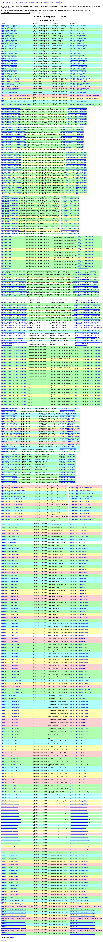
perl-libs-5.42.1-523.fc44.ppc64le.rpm (79, 590)
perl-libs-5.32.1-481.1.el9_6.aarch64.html (11, 840)
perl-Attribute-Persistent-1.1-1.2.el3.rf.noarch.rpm (72, 141)
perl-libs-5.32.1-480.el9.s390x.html (9, 879)
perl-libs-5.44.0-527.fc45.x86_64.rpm (79, 536)
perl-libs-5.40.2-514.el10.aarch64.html (10, 623)
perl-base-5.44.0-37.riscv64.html (8, 410)
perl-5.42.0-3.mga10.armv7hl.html (9, 33)
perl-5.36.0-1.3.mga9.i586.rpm (77, 55)
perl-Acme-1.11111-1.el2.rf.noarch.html (10, 124)
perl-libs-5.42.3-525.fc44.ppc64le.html (10, 554)
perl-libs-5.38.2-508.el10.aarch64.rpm (79, 795)
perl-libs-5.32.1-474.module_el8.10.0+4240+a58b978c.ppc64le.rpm (82, 903)
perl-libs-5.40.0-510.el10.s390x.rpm (78, 779)
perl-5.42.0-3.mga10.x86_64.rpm (78, 36)
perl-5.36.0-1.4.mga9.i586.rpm (77, 48)
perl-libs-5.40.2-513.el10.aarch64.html (10, 653)
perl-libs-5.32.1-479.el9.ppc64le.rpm (79, 891)
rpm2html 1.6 (10, 937)
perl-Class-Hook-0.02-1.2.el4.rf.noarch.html (11, 174)
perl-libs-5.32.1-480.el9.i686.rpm (78, 873)
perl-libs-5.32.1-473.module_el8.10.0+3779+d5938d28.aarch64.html (13, 924)
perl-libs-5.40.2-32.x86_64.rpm (77, 698)
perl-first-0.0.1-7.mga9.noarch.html (9, 467)
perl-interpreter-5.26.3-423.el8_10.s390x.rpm (79, 504)
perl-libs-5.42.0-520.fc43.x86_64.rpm (79, 620)
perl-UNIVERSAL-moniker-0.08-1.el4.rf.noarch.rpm (87, 312)
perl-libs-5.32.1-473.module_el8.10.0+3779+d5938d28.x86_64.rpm (82, 933)
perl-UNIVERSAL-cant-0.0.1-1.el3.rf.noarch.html (8, 261)
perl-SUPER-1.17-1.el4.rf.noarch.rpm (70, 205)
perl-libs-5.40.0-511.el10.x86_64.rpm (79, 758)
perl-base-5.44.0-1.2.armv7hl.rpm (68, 416)
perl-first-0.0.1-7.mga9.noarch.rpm (67, 467)
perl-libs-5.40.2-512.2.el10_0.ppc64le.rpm (80, 683)
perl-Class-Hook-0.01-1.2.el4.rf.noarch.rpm (76, 185)
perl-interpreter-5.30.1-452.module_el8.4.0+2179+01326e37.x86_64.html (13, 495)
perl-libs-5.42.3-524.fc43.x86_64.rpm (79, 575)
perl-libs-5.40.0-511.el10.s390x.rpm (78, 752)
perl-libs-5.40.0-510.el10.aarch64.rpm (79, 767)
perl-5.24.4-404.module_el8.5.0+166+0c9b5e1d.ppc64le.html (15, 98)
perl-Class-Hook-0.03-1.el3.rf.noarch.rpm (76, 165)
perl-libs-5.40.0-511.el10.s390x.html (9, 752)
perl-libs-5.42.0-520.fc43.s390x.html (9, 617)
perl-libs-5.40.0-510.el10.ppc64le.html (10, 773)
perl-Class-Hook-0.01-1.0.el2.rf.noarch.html (11, 192)
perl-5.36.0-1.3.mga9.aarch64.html (9, 51)
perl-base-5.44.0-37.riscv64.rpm (67, 410)
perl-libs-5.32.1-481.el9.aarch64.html (9, 855)
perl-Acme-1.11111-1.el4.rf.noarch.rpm (77, 116)
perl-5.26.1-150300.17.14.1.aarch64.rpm (80, 78)
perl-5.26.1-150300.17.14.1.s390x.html (10, 81)
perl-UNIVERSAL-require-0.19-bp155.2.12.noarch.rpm (83, 344)
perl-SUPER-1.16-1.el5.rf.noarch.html (10, 226)
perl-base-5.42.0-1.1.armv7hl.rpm (68, 448)
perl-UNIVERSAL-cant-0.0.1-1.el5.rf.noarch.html (8, 243)
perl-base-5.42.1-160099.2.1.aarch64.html (11, 426)
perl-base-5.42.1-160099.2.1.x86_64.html (11, 431)
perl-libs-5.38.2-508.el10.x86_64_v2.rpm (80, 819)
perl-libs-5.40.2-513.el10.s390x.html (9, 665)
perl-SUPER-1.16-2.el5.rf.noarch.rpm (70, 213)
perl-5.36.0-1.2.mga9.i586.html (8, 61)
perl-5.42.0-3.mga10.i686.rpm (77, 35)
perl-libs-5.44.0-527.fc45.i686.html (9, 527)
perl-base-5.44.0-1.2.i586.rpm (67, 418)
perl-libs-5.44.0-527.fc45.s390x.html (9, 533)
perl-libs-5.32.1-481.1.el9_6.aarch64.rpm (80, 840)
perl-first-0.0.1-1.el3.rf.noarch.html (9, 481)
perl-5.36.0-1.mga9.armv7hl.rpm (78, 73)
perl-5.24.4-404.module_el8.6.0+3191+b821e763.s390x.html (15, 95)
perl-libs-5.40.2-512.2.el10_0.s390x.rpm (80, 686)
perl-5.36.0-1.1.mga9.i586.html (8, 68)
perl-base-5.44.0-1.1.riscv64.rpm (68, 424)
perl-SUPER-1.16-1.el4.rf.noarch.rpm (70, 231)
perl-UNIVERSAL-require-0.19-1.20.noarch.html (13, 335)
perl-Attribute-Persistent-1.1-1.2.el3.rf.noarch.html (13, 141)
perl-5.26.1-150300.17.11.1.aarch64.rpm (80, 84)
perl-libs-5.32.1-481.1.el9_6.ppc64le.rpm (80, 846)
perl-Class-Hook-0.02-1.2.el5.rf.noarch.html (11, 169)
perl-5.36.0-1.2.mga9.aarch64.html (9, 58)
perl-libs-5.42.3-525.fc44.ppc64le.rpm (79, 554)
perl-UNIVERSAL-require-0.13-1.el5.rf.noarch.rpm (87, 353)
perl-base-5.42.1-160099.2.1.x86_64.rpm (70, 431)
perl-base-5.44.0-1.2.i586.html (8, 418)
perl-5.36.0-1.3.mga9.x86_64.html (9, 56)
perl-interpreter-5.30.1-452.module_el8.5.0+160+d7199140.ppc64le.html (13, 489)
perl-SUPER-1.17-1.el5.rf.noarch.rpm (70, 200)
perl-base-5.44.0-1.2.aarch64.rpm (68, 413)
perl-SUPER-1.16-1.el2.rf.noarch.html (10, 233)
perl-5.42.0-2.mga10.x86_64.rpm (78, 43)
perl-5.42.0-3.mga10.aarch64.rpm (78, 31)
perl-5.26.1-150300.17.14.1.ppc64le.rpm (80, 79)
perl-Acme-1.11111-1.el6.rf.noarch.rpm (77, 108)
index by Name (50, 2)
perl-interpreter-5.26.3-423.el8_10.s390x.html (12, 504)
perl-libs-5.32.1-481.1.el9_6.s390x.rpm (79, 849)
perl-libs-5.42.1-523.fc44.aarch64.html (10, 578)
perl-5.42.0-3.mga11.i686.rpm (77, 28)
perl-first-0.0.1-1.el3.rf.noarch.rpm (67, 481)
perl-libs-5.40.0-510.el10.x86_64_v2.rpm (80, 792)
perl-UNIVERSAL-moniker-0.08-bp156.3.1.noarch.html (14, 325)
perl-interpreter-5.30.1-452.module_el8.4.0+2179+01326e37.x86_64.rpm (81, 495)
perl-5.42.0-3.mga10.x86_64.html (9, 36)
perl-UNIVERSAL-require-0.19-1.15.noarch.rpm (87, 337)
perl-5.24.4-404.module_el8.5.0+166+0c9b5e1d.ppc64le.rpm (84, 98)
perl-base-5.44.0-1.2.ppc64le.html (9, 420)
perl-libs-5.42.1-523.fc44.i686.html (9, 584)
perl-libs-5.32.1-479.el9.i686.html (9, 888)
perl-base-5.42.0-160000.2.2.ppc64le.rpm (70, 441)
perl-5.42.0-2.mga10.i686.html (8, 41)
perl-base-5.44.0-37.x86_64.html (8, 411)
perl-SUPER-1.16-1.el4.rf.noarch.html (10, 231)
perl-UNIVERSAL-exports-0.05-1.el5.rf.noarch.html (13, 274)
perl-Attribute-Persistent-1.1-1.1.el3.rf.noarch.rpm (72, 144)
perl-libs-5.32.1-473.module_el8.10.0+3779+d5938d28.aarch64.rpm (82, 924)
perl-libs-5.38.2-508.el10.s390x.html (9, 807)
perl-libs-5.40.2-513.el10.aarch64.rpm (79, 653)
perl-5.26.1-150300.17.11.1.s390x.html (10, 88)
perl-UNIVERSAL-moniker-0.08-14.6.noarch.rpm (86, 299)
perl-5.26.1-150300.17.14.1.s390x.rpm (79, 81)
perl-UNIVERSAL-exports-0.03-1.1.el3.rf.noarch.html (14, 292)
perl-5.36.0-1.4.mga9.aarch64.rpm (78, 45)
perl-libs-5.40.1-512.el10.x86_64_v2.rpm (80, 737)
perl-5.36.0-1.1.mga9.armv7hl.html (9, 66)
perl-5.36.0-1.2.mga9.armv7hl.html (9, 60)
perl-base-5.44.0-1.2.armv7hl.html (9, 416)
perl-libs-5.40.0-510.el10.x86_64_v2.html (11, 792)
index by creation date (40, 2)
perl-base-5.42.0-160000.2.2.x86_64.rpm (70, 444)
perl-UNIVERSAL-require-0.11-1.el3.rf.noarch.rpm (87, 398)
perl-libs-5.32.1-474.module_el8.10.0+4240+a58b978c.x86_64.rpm (82, 909)
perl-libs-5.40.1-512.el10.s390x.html (9, 719)
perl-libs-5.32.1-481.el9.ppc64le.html (9, 861)
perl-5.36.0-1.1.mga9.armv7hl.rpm (78, 66)
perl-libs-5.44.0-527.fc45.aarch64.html (10, 524)
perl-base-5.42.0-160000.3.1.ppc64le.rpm (70, 434)
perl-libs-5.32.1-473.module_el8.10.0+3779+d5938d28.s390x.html (17, 930)
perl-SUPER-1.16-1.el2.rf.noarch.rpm (70, 233)
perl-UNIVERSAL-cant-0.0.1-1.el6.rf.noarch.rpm (85, 237)
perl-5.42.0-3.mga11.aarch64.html (9, 25)
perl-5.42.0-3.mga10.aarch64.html (9, 31)
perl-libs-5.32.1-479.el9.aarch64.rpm (79, 885)
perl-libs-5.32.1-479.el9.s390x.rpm (78, 894)
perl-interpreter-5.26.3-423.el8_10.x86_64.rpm (80, 507)
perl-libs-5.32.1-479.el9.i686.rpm (78, 888)
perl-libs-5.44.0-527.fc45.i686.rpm (78, 527)
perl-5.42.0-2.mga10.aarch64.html (9, 38)
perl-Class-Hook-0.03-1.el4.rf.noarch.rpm (76, 160)
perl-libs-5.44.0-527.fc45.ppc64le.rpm (79, 530)
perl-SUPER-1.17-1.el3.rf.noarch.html (10, 210)
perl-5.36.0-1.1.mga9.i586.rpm (77, 68)
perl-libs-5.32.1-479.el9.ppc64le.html (9, 891)
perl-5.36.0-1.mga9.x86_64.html (8, 76)
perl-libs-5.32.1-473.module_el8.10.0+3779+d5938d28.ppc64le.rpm (82, 927)
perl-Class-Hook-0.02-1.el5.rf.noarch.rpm (76, 183)
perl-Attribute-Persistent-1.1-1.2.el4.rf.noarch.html (13, 136)
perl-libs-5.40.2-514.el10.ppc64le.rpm (79, 629)
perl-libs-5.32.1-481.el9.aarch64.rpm (79, 855)
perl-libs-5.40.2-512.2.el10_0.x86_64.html (11, 689)
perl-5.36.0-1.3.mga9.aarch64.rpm (78, 51)
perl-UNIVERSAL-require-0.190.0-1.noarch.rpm (87, 330)
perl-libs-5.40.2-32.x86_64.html (8, 698)
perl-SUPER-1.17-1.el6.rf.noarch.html (10, 197)
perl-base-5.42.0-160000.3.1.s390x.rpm (69, 436)
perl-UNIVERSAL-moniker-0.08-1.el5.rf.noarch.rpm (87, 307)
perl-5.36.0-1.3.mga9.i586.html (8, 55)
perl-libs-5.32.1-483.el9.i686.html (9, 828)
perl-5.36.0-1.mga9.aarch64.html (8, 71)
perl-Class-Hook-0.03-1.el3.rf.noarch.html (11, 165)
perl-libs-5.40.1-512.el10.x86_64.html (10, 728)
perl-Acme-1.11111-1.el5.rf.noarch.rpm (77, 111)
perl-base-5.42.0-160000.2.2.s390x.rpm (69, 443)
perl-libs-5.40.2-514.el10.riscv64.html (10, 635)
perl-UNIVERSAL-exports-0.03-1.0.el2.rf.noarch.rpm (86, 296)
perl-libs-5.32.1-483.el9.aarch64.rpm (79, 825)
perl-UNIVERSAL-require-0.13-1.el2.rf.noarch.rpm (87, 377)
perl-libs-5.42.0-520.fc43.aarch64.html (10, 608)
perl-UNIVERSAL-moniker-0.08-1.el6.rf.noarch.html (14, 304)
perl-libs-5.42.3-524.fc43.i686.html (9, 566)
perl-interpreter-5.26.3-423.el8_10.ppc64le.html (12, 501)
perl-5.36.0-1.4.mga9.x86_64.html (9, 50)
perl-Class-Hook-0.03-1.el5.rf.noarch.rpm (76, 155)
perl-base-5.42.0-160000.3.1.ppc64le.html (11, 434)
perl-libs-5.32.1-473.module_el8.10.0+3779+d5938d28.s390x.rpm (86, 930)
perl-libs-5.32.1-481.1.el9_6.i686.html (10, 843)
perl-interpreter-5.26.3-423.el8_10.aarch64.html (12, 498)
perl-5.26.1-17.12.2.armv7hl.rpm (78, 92)
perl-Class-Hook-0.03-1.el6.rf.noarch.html (11, 152)
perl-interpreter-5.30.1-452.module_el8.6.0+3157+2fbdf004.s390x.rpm (80, 486)
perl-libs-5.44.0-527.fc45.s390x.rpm (78, 533)
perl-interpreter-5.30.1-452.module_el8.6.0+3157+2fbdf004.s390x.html (12, 486)
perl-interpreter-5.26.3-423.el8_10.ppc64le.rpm (80, 501)
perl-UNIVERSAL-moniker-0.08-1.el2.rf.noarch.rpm (87, 320)
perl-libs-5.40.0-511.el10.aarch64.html (10, 740)
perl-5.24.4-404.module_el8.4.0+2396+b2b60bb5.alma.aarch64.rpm (83, 101)
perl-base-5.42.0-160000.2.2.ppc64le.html (11, 441)
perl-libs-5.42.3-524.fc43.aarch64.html (10, 563)
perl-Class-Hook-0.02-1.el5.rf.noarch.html (11, 183)
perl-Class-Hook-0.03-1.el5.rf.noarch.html (11, 155)
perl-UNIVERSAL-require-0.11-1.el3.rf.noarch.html (13, 398)
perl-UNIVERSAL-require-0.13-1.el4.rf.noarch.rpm (87, 362)
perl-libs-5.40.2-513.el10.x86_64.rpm (79, 671)
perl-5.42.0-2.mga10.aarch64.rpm (78, 38)
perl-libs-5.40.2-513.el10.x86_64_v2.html (11, 677)
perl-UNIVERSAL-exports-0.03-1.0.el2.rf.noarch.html (14, 296)
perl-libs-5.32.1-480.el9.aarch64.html (9, 870)
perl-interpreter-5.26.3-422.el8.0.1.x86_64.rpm (80, 519)
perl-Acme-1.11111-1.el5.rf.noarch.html (10, 111)
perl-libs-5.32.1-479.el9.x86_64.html (9, 897)
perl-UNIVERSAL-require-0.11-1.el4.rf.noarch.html (13, 389)
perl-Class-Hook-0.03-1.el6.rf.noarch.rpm (76, 152)
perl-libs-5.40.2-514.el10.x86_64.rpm (79, 644)
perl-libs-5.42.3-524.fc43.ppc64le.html (10, 569)
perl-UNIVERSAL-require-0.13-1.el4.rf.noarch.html (13, 362)
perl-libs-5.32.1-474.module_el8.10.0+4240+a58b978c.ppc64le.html (13, 903)
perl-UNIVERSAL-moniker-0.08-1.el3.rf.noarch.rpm (87, 317)
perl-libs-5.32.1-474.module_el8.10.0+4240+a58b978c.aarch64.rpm (82, 900)
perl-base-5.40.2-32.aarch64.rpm (68, 449)
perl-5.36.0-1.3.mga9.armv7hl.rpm (78, 53)
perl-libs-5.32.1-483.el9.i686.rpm (78, 828)
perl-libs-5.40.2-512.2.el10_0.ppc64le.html (11, 683)
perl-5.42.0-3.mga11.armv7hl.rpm (78, 27)
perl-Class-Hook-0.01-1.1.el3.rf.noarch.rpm (76, 188)
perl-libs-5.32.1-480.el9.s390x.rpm (78, 879)
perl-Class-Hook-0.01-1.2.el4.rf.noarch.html (11, 185)
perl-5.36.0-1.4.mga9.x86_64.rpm (78, 50)
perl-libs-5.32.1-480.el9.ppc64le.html (9, 876)
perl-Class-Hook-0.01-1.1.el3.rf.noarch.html (11, 188)
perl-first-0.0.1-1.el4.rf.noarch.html (9, 477)
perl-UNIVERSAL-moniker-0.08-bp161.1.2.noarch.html (14, 322)
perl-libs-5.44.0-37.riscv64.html (8, 542)
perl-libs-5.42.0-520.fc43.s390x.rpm (78, 617)
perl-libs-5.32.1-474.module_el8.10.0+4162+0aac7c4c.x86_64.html (13, 921)
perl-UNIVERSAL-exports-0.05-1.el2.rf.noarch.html (13, 287)
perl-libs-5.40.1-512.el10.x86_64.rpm (79, 728)
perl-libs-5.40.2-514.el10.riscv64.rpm (79, 635)
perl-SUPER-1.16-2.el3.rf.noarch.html (10, 223)
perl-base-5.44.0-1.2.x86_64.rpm (68, 423)
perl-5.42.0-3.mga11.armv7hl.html (9, 27)
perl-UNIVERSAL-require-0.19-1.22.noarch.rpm (87, 333)
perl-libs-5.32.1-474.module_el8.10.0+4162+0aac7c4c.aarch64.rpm (82, 912)
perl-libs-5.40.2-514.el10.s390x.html (9, 638)
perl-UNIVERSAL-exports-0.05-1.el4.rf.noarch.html (13, 279)
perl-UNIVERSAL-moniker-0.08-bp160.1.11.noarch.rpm (88, 324)
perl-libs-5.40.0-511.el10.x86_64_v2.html (11, 764)
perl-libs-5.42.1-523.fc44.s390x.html (9, 596)
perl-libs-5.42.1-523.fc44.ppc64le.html (10, 590)
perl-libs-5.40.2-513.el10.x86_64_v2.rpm (80, 677)
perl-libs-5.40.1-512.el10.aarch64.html (10, 701)
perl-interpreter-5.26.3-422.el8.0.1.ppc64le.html (12, 513)
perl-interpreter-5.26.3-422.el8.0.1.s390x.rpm (79, 516)
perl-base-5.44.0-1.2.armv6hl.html (9, 415)
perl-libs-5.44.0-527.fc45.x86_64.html (10, 536)
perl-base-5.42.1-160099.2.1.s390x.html (10, 429)
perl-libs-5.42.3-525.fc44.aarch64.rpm (79, 548)
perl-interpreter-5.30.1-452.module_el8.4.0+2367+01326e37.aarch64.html (13, 492)
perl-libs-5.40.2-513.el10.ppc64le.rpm (79, 659)
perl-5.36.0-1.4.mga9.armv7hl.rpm (78, 46)
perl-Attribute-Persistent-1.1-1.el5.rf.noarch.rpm (71, 149)
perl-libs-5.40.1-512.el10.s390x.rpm (78, 719)
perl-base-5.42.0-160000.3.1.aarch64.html (11, 433)
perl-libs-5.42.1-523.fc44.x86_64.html (10, 602)
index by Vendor (30, 2)
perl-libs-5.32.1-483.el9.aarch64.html (9, 825)
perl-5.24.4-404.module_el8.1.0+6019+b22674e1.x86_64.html (16, 104)
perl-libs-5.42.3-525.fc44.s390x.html (9, 557)
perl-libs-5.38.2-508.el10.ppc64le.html (10, 801)
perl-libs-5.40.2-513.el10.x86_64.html (10, 671)
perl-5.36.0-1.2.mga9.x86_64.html (9, 63)
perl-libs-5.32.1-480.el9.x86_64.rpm (79, 882)
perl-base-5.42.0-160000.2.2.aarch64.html (11, 439)
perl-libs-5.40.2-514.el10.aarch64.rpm (79, 623)
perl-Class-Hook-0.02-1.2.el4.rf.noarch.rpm (76, 174)
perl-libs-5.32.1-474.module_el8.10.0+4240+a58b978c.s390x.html (17, 906)
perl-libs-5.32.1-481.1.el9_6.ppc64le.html (11, 846)
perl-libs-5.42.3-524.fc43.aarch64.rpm (79, 563)
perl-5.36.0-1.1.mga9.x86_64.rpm (78, 70)
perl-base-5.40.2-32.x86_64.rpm (67, 451)
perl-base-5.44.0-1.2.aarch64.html (9, 413)
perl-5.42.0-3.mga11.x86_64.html (9, 30)
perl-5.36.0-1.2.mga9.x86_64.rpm (78, 63)
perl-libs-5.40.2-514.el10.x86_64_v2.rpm (80, 650)
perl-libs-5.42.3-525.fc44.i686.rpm (78, 551)
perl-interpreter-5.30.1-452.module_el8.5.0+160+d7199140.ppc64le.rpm (80, 489)
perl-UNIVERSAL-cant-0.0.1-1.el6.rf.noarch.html (8, 237)
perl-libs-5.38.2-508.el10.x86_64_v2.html (11, 819)
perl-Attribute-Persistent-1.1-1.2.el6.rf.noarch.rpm (72, 127)
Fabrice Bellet (4, 940)
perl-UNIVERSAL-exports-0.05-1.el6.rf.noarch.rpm (85, 271)
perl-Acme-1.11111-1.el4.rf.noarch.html (10, 116)
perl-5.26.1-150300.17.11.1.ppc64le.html (10, 86)
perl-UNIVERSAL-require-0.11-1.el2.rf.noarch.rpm (87, 404)
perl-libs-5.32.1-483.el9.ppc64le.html (9, 831)
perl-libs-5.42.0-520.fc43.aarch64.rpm (79, 608)
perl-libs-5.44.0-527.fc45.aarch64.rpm (79, 524)
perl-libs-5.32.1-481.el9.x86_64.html (9, 867)
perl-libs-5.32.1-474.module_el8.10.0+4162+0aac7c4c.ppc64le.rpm (82, 915)
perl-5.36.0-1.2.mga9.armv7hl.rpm (78, 60)
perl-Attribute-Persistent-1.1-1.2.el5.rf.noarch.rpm (72, 131)
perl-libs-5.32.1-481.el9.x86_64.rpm (79, 867)
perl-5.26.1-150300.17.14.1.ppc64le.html (10, 79)
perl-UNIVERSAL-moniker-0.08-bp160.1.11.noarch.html (15, 324)
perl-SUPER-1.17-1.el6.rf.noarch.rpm (70, 197)
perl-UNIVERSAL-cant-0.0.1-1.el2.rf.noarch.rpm (85, 267)
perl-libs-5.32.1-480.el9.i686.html (9, 873)
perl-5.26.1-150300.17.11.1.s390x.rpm (79, 88)
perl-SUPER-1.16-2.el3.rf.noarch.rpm (70, 223)
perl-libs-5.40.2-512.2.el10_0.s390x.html (10, 686)
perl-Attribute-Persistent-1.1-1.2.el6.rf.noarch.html (13, 127)
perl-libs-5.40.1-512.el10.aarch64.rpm (79, 701)
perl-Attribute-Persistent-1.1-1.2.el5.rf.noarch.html (13, 131)
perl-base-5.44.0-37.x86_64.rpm (67, 411)
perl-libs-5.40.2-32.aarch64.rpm (77, 695)
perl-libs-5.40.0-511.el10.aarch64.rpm (79, 740)
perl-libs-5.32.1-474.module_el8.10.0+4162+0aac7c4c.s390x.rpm (86, 918)
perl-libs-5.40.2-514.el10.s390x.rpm (78, 638)
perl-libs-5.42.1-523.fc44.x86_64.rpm (79, 602)
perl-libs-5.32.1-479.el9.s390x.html (9, 894)
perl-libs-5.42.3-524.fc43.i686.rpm (78, 566)
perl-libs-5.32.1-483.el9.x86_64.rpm (79, 837)
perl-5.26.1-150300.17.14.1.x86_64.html (10, 83)
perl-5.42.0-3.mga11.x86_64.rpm (78, 30)
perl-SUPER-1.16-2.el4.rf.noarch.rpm (70, 218)
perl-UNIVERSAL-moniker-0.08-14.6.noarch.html (13, 299)
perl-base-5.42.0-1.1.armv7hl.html (9, 448)
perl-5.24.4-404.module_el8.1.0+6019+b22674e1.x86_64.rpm (85, 104)
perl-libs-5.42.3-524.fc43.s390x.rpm (78, 572)
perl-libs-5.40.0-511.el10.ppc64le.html (10, 746)
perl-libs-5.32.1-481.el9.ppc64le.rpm (79, 861)
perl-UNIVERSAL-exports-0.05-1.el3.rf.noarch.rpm (85, 284)
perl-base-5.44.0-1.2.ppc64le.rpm (68, 420)
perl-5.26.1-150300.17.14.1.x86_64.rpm (80, 83)
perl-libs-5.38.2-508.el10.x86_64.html (10, 813)
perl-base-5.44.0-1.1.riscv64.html (9, 424)
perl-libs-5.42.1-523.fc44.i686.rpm (78, 584)
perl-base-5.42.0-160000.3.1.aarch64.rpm (70, 433)
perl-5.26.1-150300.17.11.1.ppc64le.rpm (80, 86)
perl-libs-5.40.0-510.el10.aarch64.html (10, 767)
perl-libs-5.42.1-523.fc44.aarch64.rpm (79, 578)
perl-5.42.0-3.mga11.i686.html (8, 28)
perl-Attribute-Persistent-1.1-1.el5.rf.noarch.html (12, 149)
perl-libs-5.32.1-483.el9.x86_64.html (9, 837)
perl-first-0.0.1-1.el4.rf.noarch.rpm (67, 477)
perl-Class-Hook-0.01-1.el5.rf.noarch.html (11, 193)
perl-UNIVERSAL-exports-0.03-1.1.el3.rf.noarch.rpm (86, 292)
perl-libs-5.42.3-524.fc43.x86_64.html (10, 575)
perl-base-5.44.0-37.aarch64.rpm (68, 408)
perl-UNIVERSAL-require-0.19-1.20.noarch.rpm (87, 335)
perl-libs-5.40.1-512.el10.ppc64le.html (10, 710)
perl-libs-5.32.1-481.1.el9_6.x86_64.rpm (80, 852)
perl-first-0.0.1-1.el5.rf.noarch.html (9, 474)
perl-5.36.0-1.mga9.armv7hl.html (9, 73)
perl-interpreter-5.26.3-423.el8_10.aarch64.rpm (80, 498)
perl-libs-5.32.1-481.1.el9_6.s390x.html (10, 849)
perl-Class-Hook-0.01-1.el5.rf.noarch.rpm (76, 193)
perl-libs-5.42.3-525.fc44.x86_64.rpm (79, 560)
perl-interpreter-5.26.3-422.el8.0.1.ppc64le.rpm (80, 513)
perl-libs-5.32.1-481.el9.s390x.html (9, 864)
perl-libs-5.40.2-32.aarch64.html (8, 695)
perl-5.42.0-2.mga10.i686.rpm (77, 41)
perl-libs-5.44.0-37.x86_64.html (8, 545)
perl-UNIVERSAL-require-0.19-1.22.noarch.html (13, 333)
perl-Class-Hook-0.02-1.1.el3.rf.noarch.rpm (76, 178)
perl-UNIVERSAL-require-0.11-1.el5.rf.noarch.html (13, 380)
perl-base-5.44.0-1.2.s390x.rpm (67, 421)
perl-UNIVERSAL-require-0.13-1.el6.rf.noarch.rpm (87, 347)
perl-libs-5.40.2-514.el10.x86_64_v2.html (11, 650)
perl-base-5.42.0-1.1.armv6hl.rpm (68, 446)
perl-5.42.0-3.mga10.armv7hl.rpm (78, 33)
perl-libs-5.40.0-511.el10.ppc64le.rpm (79, 746)
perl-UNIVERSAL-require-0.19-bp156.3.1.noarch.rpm (88, 342)
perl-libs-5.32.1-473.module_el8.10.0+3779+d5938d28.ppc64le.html (13, 927)
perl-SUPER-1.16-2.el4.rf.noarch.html (10, 218)
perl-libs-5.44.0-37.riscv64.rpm (77, 542)
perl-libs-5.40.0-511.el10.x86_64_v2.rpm (80, 764)
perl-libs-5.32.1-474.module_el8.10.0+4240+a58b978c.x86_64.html (13, 909)
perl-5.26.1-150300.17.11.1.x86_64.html (10, 89)
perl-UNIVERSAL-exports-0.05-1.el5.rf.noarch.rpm (85, 274)
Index (3, 2)
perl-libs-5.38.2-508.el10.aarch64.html (10, 795)
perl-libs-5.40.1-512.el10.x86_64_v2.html (11, 737)
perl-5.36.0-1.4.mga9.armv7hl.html (9, 46)
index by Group (9, 2)
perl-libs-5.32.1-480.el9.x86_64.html (9, 882)
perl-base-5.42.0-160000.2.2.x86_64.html (11, 444)
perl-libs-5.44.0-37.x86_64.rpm (77, 545)
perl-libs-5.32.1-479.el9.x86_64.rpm (79, 897)
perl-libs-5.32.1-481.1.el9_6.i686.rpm (79, 843)
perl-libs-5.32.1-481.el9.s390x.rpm (78, 864)
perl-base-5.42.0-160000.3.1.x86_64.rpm (70, 438)
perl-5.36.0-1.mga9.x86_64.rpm (78, 76)
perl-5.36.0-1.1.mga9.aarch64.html (9, 65)
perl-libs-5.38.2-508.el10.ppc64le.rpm (79, 801)
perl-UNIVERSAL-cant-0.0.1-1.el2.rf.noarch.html (8, 267)
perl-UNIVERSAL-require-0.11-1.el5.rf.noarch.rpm (87, 380)
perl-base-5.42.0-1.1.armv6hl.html (9, 446)
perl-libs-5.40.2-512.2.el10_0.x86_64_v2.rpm (81, 692)
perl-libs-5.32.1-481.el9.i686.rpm (78, 858)
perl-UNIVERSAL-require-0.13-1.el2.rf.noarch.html (13, 377)
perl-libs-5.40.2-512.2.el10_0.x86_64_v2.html (12, 692)
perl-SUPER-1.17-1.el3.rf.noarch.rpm (70, 210)
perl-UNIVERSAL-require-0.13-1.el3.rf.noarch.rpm (87, 371)
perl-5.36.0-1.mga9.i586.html (8, 75)
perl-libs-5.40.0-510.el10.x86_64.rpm (79, 786)
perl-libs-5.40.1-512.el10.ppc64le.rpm (79, 710)
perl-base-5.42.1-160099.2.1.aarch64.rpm (70, 426)
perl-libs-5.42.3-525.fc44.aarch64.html (10, 548)
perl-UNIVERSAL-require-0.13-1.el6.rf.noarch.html (13, 347)
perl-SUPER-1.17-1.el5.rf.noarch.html (10, 200)
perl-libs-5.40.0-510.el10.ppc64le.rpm (79, 773)
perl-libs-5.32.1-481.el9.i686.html (9, 858)
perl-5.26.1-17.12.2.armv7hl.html (9, 92)
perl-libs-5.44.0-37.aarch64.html (8, 539)
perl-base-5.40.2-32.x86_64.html (8, 451)
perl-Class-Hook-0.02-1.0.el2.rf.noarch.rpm (76, 182)
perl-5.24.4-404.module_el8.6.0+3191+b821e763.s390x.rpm (84, 95)
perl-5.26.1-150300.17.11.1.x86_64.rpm (79, 89)
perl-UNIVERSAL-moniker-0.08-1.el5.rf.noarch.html (14, 307)
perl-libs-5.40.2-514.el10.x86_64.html (10, 644)
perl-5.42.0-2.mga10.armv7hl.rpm (78, 40)
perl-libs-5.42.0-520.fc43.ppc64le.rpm (79, 614)
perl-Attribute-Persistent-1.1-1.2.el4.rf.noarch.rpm (72, 136)
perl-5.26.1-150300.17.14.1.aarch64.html (10, 78)
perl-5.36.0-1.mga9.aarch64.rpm (78, 71)
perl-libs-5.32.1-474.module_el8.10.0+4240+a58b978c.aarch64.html (13, 900)
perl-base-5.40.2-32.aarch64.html (9, 449)
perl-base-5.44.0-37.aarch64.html (9, 408)
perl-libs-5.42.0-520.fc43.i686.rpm (78, 611)
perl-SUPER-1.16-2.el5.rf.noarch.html (10, 213)
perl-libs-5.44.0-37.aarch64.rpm (77, 539)
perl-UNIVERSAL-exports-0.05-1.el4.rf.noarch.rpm (85, 279)
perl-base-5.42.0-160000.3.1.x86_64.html (11, 438)
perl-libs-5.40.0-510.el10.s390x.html (9, 779)
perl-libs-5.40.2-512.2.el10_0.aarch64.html (11, 680)
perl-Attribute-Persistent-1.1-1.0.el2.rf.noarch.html (13, 147)
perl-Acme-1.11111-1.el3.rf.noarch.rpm (77, 121)
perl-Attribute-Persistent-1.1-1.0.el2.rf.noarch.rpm (72, 147)
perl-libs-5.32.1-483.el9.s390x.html (9, 834)
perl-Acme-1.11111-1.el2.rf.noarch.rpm (77, 124)
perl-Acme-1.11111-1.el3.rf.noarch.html (10, 121)
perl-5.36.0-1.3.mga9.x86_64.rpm (78, 56)
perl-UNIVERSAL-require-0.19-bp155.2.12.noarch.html (9, 344)
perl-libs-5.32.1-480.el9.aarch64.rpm (79, 870)
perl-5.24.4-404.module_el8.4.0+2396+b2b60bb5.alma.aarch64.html (14, 101)
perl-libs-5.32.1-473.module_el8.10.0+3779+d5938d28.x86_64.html (13, 933)
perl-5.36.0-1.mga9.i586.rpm (77, 75)
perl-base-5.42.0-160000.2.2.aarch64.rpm (70, 439)
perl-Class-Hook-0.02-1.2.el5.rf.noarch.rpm (76, 169)
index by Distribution (20, 2)
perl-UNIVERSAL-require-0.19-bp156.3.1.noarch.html (14, 342)
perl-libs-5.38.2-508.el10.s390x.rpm (78, 807)
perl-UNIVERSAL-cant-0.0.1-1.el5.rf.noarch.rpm (85, 243)
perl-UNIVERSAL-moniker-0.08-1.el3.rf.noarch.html (14, 317)
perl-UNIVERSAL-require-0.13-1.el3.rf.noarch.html (13, 371)
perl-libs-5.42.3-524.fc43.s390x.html (9, 572)
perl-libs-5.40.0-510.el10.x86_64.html (10, 786)
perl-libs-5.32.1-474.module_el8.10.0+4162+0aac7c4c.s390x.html (16, 918)
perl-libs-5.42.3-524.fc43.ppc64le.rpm (79, 569)
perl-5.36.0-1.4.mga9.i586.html (8, 48)
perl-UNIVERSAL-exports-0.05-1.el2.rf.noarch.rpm (85, 287)
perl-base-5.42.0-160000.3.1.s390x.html (10, 436)
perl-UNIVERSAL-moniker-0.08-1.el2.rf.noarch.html (14, 320)
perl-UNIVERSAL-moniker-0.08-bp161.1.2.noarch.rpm (87, 322)
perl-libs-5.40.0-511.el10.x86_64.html (10, 758)
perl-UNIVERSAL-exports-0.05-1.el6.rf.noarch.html (13, 271)
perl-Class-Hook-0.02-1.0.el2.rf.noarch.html (11, 182)
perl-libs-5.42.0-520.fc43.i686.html (9, 611)
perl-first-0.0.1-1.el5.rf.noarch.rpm (67, 474)
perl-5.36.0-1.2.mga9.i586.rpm (77, 61)
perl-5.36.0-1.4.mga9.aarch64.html (9, 45)
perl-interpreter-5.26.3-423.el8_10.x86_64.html (12, 507)
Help (61, 2)
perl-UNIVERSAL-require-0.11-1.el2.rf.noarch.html (13, 404)
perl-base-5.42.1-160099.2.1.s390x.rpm (69, 429)
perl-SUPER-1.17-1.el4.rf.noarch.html (10, 205)
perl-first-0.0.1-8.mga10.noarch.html (9, 454)
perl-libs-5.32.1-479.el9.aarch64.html (9, 885)
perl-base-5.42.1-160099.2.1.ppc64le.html (11, 428)
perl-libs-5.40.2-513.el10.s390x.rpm (78, 665)
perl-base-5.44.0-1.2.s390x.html (8, 421)
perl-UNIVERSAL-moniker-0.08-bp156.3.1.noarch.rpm (87, 325)
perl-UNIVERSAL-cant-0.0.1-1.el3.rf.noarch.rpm (85, 261)
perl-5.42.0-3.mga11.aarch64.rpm (78, 25)
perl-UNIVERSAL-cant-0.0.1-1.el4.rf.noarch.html (8, 252)
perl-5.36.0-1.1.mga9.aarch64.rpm (78, 65)
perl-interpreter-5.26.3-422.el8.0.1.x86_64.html (12, 519)
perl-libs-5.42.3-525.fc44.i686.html (9, 551)
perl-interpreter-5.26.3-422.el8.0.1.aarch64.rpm (80, 510)
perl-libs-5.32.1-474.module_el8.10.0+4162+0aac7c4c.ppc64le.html (13, 915)
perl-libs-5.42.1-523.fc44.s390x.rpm (78, 596)
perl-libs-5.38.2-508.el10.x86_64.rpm (79, 813)
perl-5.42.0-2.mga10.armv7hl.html (9, 40)
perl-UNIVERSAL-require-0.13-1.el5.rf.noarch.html (13, 353)
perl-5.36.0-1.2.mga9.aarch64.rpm (78, 58)
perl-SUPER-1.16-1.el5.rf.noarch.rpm (70, 226)
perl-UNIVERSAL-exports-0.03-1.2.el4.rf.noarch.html (14, 289)
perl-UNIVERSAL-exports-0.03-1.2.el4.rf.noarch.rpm (86, 289)
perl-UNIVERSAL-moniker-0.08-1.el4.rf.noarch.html (14, 312)
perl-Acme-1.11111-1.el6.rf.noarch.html (10, 108)
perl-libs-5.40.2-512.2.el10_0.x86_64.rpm (80, 689)
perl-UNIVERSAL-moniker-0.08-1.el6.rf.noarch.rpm (87, 304)
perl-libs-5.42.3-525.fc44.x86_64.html (10, 560)
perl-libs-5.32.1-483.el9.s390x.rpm (78, 834)
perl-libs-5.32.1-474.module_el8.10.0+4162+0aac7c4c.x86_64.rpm (82, 921)
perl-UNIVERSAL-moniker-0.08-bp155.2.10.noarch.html (15, 327)
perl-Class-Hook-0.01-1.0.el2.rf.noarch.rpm (76, 192)
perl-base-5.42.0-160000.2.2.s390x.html (10, 443)
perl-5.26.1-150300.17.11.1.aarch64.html (10, 84)
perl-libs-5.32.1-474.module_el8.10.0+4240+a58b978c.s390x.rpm (86, 906)
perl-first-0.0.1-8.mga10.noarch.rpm (67, 454)
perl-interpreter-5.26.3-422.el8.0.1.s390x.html (12, 516)
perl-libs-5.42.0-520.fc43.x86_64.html (10, 620)
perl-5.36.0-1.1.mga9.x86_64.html (9, 70)
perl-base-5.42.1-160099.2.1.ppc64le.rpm (70, 428)
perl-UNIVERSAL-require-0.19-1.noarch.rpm (86, 338)
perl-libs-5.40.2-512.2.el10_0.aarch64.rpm (80, 680)
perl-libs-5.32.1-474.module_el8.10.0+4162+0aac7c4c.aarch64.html (13, 912)
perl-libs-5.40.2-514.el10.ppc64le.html (10, 629)
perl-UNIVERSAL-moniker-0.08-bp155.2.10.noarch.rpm (88, 327)
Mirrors (57, 2)
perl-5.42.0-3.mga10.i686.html (8, 35)
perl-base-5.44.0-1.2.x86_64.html (9, 423)
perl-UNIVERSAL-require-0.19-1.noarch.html (12, 338)
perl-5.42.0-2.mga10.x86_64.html (9, 43)
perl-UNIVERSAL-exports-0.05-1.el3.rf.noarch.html (13, 284)
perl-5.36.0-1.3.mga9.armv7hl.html (9, 53)
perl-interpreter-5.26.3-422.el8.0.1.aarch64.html (12, 510)
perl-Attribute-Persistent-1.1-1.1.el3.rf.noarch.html (13, 144)
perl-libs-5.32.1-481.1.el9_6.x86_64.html (10, 852)
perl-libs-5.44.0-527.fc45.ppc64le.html (10, 530)
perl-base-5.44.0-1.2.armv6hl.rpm (68, 415)
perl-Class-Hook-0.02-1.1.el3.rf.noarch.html (11, 178)
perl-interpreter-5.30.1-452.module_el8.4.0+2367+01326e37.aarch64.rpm (81, 492)
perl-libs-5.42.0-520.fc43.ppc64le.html (10, 614)
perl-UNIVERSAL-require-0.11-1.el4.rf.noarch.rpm (87, 389)
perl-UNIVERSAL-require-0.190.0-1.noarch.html (13, 330)
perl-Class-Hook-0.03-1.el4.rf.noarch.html (11, 160)
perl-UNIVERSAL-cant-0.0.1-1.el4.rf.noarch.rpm (85, 252)
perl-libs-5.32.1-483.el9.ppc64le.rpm (79, 831)
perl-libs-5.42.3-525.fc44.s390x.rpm (78, 557)
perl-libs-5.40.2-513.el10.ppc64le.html (10, 659)
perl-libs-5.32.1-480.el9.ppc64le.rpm (79, 876)
